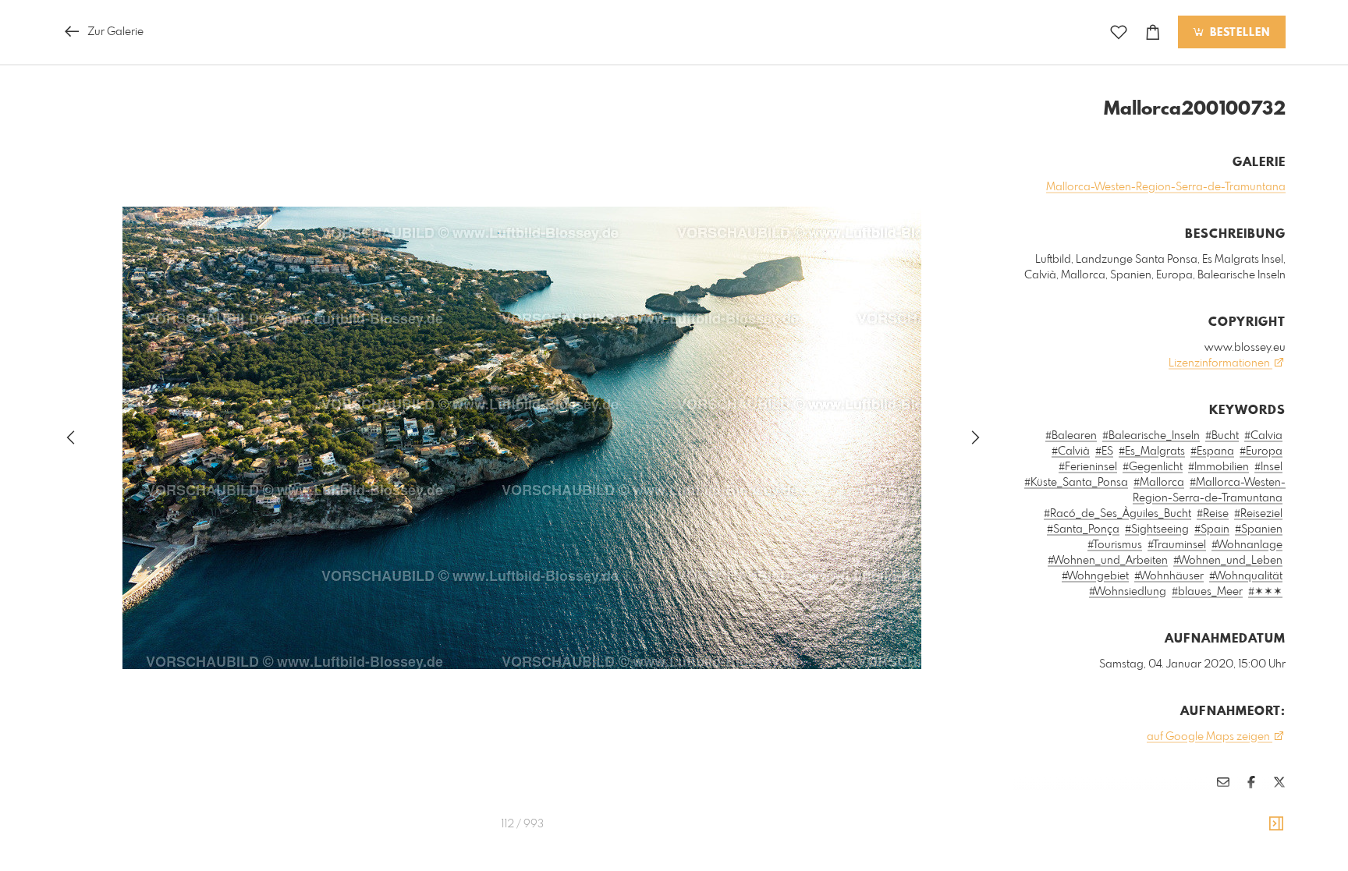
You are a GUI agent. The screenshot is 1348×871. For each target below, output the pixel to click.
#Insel (1268, 467)
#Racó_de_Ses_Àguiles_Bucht (1117, 513)
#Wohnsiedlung (1127, 591)
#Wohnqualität (1245, 576)
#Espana (1212, 451)
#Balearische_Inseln (1151, 435)
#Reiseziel (1258, 513)
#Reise (1213, 513)
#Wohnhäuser (1169, 576)
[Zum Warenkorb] (1153, 32)
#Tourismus (1114, 545)
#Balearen (1071, 435)
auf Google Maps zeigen (1209, 736)
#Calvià (1071, 451)
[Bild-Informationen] (1276, 824)
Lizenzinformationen (1220, 363)
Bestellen (1238, 32)
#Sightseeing (1157, 529)
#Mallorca (1158, 482)
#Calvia (1263, 435)
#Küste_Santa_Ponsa (1076, 482)
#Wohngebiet (1095, 576)
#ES (1104, 451)
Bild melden (1259, 807)
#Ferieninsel (1088, 467)
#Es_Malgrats (1152, 451)
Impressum (1198, 828)
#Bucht (1222, 435)
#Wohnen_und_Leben (1227, 560)
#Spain (1211, 529)
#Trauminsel (1177, 545)
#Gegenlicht (1153, 467)
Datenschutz (1259, 828)
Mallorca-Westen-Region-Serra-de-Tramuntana (1166, 187)
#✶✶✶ (1265, 591)
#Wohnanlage (1246, 545)
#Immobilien (1218, 467)
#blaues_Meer (1207, 591)
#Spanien (1258, 529)
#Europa (1261, 451)
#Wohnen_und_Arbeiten (1108, 560)
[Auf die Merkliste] (1118, 32)
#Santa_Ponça (1083, 529)
